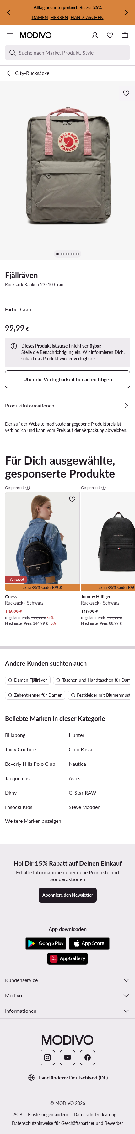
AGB (18, 1114)
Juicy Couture (20, 749)
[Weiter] (126, 12)
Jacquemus (17, 778)
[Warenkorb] (124, 35)
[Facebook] (87, 1057)
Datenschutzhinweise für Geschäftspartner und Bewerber (67, 1123)
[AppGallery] (67, 959)
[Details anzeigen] (126, 405)
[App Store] (89, 943)
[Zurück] (8, 12)
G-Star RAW (82, 792)
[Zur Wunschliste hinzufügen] (127, 93)
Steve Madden (84, 807)
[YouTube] (67, 1057)
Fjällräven (21, 275)
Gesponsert (14, 487)
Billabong (15, 735)
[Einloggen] (94, 35)
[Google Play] (45, 943)
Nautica (77, 764)
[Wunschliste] (109, 35)
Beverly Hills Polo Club (30, 764)
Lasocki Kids (18, 807)
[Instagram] (47, 1057)
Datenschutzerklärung (95, 1114)
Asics (74, 778)
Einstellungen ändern (48, 1114)
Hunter (76, 735)
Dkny (11, 792)
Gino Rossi (80, 749)
